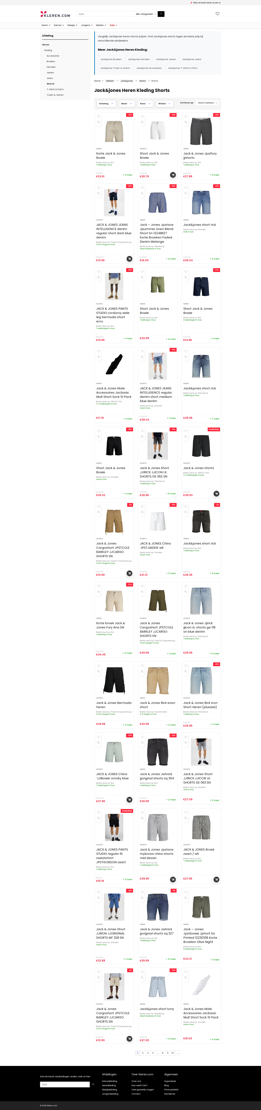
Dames (57, 25)
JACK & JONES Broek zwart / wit (198, 851)
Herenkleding (109, 1085)
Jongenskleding (110, 1093)
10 (173, 1053)
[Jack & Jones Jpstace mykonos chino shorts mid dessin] (158, 827)
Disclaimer (169, 1093)
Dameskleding (109, 1081)
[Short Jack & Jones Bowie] (158, 131)
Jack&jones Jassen (166, 59)
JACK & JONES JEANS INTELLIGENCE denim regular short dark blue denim (113, 231)
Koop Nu (173, 175)
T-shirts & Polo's (55, 89)
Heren (45, 25)
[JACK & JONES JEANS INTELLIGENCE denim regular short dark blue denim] (114, 202)
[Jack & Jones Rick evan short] (158, 680)
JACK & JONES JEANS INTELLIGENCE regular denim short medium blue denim (156, 394)
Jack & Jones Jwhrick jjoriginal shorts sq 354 (157, 776)
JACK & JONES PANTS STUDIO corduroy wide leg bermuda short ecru (112, 315)
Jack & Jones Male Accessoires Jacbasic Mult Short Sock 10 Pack (113, 392)
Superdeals (170, 1081)
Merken (100, 25)
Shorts (50, 83)
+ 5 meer (171, 493)
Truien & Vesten (55, 94)
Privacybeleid (171, 1089)
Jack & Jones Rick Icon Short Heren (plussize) (200, 705)
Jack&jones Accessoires (149, 68)
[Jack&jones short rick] (201, 202)
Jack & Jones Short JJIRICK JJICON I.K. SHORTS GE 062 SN (154, 472)
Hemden (51, 67)
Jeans (50, 78)
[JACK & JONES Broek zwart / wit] (201, 827)
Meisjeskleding (109, 1089)
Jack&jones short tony (157, 1009)
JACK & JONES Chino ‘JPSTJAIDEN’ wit (155, 545)
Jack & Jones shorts (198, 468)
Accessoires (53, 55)
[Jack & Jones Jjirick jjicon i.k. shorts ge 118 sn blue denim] (201, 601)
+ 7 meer (214, 418)
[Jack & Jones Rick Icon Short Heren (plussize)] (201, 680)
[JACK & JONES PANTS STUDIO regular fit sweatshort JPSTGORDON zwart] (114, 827)
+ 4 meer (214, 174)
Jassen (50, 72)
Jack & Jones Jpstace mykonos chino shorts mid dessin (156, 853)
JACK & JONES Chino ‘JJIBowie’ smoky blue (112, 776)
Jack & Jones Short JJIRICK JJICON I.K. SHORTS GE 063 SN (198, 778)
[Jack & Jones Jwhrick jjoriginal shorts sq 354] (158, 752)
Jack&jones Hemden (139, 59)
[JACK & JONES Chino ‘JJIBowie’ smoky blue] (114, 752)
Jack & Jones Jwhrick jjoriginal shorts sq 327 (157, 931)
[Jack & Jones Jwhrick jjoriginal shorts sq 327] (158, 907)
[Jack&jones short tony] (158, 986)
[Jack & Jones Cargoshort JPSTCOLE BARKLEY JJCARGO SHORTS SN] (114, 521)
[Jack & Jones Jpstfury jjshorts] (201, 131)
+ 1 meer (127, 338)
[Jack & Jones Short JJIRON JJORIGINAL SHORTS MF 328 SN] (114, 907)
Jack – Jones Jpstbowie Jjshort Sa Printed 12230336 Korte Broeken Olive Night (200, 935)
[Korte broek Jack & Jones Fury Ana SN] (114, 601)
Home (97, 80)
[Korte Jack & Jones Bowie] (114, 131)
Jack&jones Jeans (191, 59)
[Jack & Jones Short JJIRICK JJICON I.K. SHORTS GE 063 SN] (201, 752)
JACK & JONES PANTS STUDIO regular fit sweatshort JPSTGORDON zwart (112, 855)
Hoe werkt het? (139, 1085)
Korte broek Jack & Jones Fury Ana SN (110, 625)
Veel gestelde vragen (143, 1089)
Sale (112, 25)
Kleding (48, 50)
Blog (166, 1085)
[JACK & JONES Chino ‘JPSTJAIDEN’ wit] (158, 521)
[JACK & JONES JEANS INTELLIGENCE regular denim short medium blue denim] (158, 366)
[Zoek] (161, 14)
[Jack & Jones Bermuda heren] (114, 680)
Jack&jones (127, 80)
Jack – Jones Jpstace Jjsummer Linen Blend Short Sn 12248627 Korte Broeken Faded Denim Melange (156, 233)
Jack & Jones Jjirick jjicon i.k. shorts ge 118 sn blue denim (199, 627)
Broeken (51, 61)
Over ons (136, 1081)
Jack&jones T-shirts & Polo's (183, 68)
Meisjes (71, 25)
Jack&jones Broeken (111, 59)
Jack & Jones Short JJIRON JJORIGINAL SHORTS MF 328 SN (110, 933)
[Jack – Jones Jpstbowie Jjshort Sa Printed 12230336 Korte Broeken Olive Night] (201, 907)
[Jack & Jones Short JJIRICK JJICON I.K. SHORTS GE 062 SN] (158, 446)
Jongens (85, 25)
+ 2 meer (127, 174)
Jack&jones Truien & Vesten (115, 68)
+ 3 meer (214, 573)
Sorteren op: (187, 102)
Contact (136, 1093)
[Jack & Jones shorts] (201, 446)
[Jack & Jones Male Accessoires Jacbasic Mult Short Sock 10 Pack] (114, 366)
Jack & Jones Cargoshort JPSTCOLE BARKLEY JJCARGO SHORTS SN (113, 549)
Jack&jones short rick (199, 225)
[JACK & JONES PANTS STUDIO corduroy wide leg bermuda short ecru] (114, 286)
